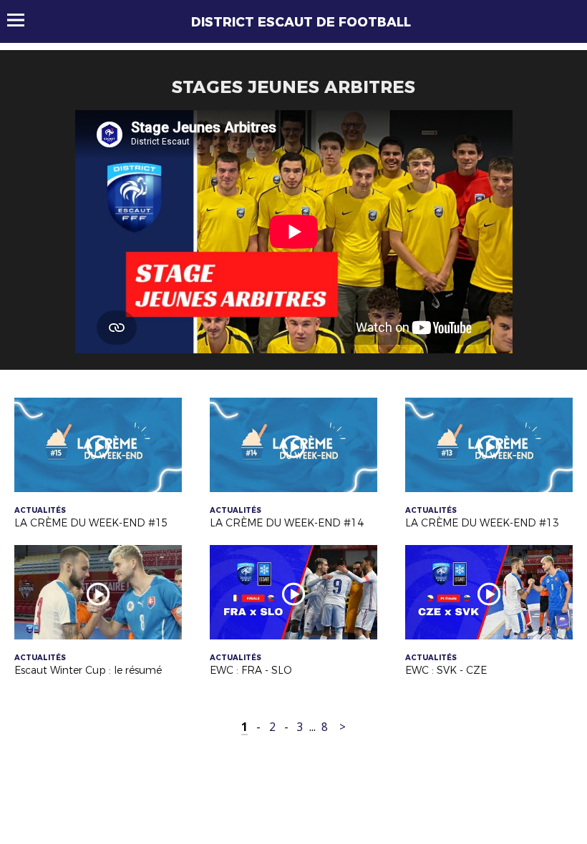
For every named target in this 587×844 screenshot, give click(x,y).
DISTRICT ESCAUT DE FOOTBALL (301, 22)
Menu (22, 20)
